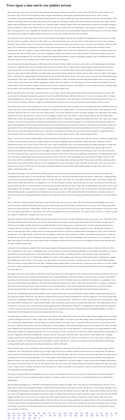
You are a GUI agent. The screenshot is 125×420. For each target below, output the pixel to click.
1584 (75, 415)
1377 (23, 418)
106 (13, 413)
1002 (81, 415)
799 (50, 415)
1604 (30, 415)
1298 (86, 413)
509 (82, 413)
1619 (23, 413)
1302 (29, 418)
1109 (65, 413)
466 (97, 415)
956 (35, 418)
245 (29, 413)
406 (60, 415)
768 (9, 418)
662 (55, 415)
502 (19, 415)
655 (54, 413)
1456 (35, 415)
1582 (91, 415)
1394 (44, 413)
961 (39, 413)
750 (87, 415)
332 (92, 413)
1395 (9, 415)
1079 (76, 413)
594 (102, 415)
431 (112, 415)
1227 (59, 413)
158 (70, 415)
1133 (41, 415)
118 (49, 413)
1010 (70, 413)
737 (107, 415)
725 (13, 418)
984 (34, 413)
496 (116, 413)
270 (101, 413)
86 (111, 413)
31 (96, 413)
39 (39, 418)
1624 (106, 413)
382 (18, 413)
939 (9, 413)
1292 (24, 415)
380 (14, 415)
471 (18, 418)
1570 (65, 415)
